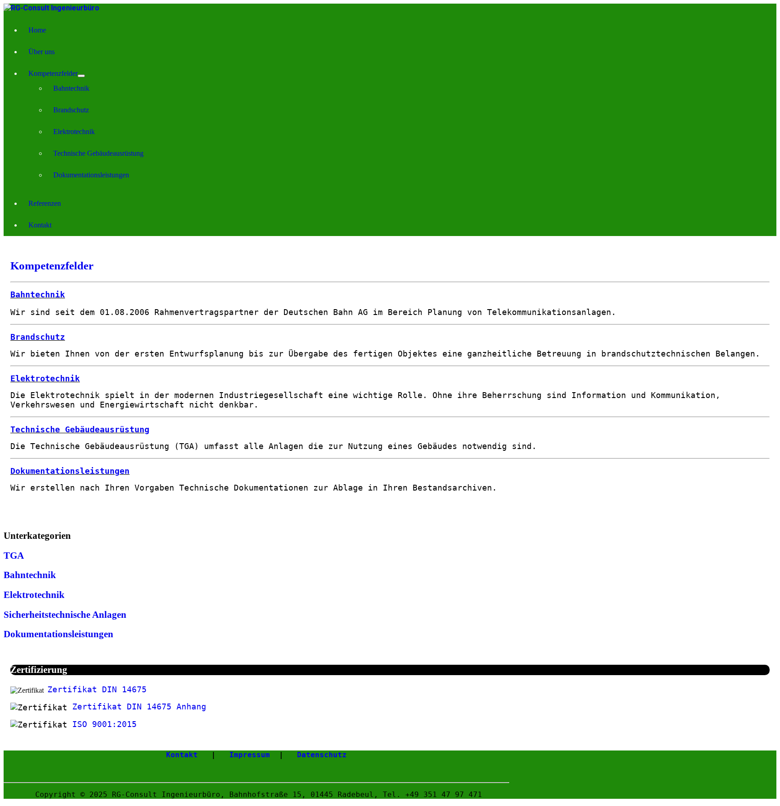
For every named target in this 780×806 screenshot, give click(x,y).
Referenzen (44, 203)
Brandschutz (71, 110)
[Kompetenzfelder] (81, 75)
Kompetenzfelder (53, 73)
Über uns (41, 52)
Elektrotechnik (74, 131)
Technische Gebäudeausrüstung (98, 153)
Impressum (249, 754)
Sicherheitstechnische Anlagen (65, 615)
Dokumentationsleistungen (91, 175)
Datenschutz (322, 754)
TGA (14, 555)
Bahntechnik (71, 88)
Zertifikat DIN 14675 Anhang (139, 706)
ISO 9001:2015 (104, 724)
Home (37, 30)
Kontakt (39, 225)
